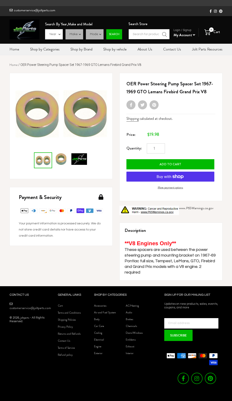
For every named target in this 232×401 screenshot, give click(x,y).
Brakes (129, 319)
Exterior (98, 353)
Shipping (132, 118)
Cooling (98, 333)
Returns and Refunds (69, 334)
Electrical (99, 340)
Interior (129, 353)
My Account (183, 35)
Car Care (99, 326)
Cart (60, 306)
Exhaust (130, 346)
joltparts (24, 317)
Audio (129, 312)
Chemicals (131, 326)
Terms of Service (66, 348)
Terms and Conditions (69, 313)
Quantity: (134, 148)
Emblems (131, 340)
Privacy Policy (65, 327)
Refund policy (65, 355)
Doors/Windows (134, 333)
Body (97, 319)
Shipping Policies (67, 320)
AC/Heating (132, 306)
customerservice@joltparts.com (34, 10)
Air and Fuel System (105, 312)
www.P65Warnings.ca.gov (196, 208)
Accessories (100, 306)
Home (14, 64)
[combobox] (149, 34)
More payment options (170, 187)
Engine (97, 346)
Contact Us (64, 341)
